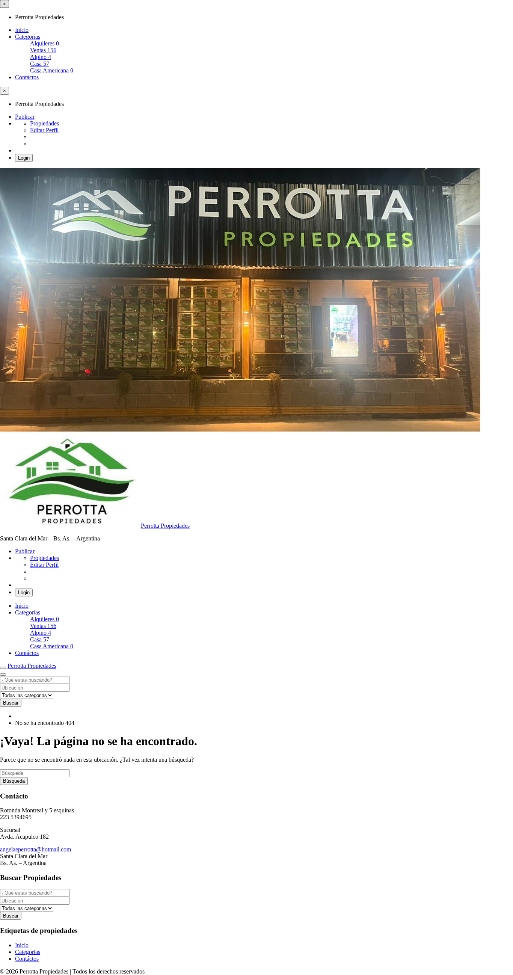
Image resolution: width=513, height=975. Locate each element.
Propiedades (44, 123)
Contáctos (27, 77)
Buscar (10, 703)
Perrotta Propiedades (165, 525)
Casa (39, 63)
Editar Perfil (44, 130)
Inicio (22, 30)
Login (24, 158)
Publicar (25, 116)
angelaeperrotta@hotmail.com (35, 849)
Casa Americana (51, 70)
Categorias (27, 36)
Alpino (40, 57)
